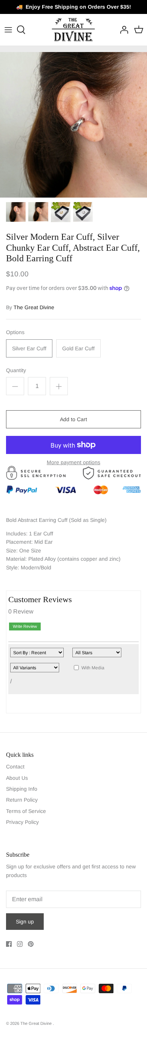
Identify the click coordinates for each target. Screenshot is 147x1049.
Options (15, 332)
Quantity (16, 370)
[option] (73, 125)
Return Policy (22, 800)
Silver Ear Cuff (29, 348)
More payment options (73, 462)
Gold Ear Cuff (78, 348)
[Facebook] (9, 944)
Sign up (25, 922)
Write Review (25, 626)
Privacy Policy (22, 822)
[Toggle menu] (8, 29)
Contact (15, 767)
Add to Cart (73, 419)
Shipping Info (21, 789)
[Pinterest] (31, 944)
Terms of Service (26, 811)
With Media (92, 667)
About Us (17, 778)
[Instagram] (20, 944)
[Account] (122, 29)
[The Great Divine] (73, 30)
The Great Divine (34, 307)
